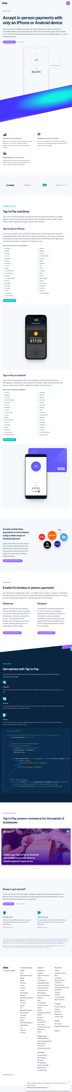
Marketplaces (41, 993)
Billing (22, 978)
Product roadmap (60, 1007)
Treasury (23, 1032)
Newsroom (58, 1012)
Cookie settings (59, 997)
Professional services (44, 1027)
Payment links (24, 1013)
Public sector (41, 1029)
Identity (22, 1000)
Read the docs (9, 300)
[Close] (69, 1083)
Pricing (22, 970)
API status (40, 1060)
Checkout (23, 983)
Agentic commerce (43, 975)
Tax (21, 1027)
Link (21, 1008)
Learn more (8, 904)
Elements (23, 995)
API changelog (41, 1063)
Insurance (40, 1017)
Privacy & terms (59, 985)
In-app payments (42, 990)
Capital (22, 980)
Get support (58, 1024)
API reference (41, 1058)
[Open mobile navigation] (68, 3)
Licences (57, 992)
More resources (59, 999)
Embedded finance (43, 983)
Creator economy (42, 1005)
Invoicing (22, 1003)
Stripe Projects (42, 1068)
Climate (22, 985)
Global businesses (43, 988)
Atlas (21, 973)
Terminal (22, 1030)
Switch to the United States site (37, 1087)
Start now (20, 42)
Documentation (42, 1055)
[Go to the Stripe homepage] (5, 968)
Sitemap (57, 994)
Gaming (39, 1010)
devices (49, 385)
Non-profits (41, 1024)
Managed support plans (62, 1026)
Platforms (40, 998)
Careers (57, 1009)
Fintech (39, 1008)
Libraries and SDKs (43, 1065)
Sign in (57, 1031)
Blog (56, 975)
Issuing (22, 1005)
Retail (39, 1032)
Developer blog (42, 1070)
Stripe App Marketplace (44, 1041)
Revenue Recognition (26, 1023)
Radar (22, 1020)
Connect (22, 988)
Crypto (22, 990)
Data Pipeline (24, 993)
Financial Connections (26, 998)
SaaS (38, 1000)
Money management (43, 995)
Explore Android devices (12, 561)
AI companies (41, 1003)
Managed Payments (26, 1010)
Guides (57, 970)
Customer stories (60, 973)
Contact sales (8, 42)
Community (58, 978)
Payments (23, 1015)
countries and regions (57, 943)
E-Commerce (41, 980)
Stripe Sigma (24, 1025)
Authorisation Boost (26, 975)
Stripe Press (58, 1014)
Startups (40, 973)
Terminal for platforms (11, 633)
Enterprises (40, 970)
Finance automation (43, 985)
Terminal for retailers (46, 633)
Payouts (22, 1018)
